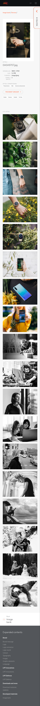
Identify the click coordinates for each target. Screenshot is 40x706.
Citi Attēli (6, 111)
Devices (13, 13)
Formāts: (7, 75)
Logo (4, 644)
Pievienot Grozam (12, 92)
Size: (9, 73)
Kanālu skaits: (8, 78)
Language (6, 664)
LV (31, 3)
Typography (7, 656)
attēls (5, 62)
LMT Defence (7, 679)
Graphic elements (9, 661)
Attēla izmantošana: (10, 83)
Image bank (6, 13)
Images (5, 658)
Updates (6, 690)
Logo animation (8, 647)
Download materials (10, 687)
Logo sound (7, 650)
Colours (5, 653)
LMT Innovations (8, 672)
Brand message (8, 642)
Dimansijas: (7, 71)
